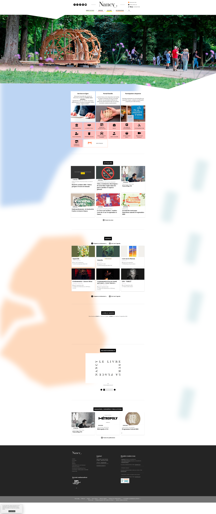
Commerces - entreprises (77, 145)
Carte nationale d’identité (125, 460)
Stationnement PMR (139, 128)
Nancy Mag (77, 498)
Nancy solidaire (114, 136)
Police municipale (76, 136)
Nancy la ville (90, 10)
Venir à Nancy (95, 498)
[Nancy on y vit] (76, 484)
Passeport (123, 459)
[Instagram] (77, 5)
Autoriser (82, 173)
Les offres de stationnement (126, 128)
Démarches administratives (102, 128)
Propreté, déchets (89, 136)
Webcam (73, 463)
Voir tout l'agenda (115, 243)
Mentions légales (75, 466)
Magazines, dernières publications (108, 409)
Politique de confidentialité (78, 468)
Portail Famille (133, 4)
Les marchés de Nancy (126, 136)
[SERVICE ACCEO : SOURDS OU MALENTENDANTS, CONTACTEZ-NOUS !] (125, 481)
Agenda (108, 238)
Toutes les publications (109, 437)
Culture (109, 10)
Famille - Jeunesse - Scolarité (101, 136)
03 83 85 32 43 (137, 476)
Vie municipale (120, 10)
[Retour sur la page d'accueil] (108, 5)
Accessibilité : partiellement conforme (80, 469)
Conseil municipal (76, 128)
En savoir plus (12, 511)
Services (100, 10)
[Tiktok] (80, 5)
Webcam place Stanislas (139, 136)
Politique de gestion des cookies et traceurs (104, 500)
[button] (101, 390)
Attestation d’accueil (124, 462)
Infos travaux (99, 143)
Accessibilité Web (136, 6)
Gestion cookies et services (121, 500)
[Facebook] (74, 5)
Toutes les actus (109, 220)
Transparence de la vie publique (78, 465)
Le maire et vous (89, 128)
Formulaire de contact (100, 465)
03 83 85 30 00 (103, 462)
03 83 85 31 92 (137, 464)
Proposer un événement (99, 243)
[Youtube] (86, 5)
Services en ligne (133, 2)
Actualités (108, 163)
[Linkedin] (83, 5)
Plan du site (74, 471)
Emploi (114, 128)
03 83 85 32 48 (123, 471)
